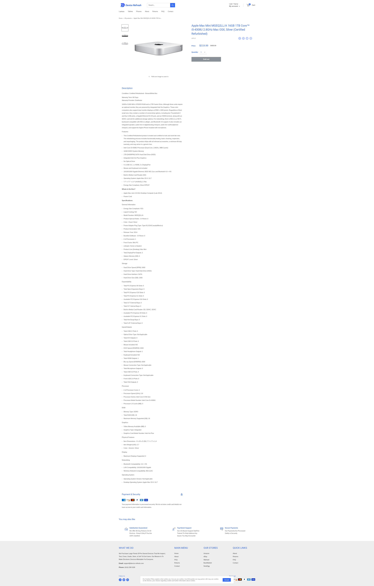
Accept (226, 580)
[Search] (172, 5)
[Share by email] (250, 38)
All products (128, 18)
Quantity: (194, 52)
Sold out (206, 59)
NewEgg (207, 566)
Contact (170, 11)
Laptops (121, 11)
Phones (139, 11)
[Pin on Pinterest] (243, 38)
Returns (155, 11)
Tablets (130, 11)
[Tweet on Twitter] (247, 38)
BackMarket (208, 563)
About (147, 11)
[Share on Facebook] (239, 38)
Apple (193, 38)
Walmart (206, 560)
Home (121, 18)
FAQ (162, 11)
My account (233, 6)
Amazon (206, 553)
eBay (205, 556)
